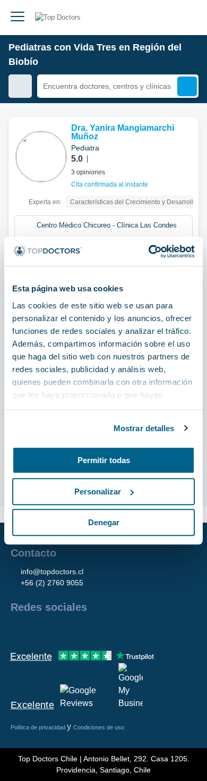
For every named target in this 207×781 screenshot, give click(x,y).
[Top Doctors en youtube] (94, 630)
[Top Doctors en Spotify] (133, 630)
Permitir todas (103, 460)
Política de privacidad (39, 727)
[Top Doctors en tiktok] (113, 630)
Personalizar (97, 491)
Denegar (103, 522)
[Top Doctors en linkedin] (56, 630)
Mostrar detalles (144, 428)
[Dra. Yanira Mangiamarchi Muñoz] (41, 156)
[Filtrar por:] (20, 86)
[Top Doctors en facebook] (18, 630)
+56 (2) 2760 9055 (52, 582)
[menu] (17, 17)
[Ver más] (186, 140)
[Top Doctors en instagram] (37, 630)
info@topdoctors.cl (52, 571)
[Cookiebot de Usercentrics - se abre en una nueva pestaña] (149, 251)
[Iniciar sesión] (187, 17)
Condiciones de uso (98, 727)
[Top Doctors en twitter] (75, 630)
